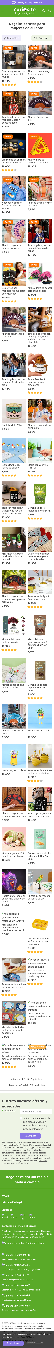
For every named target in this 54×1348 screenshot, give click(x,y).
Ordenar (43, 38)
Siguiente (36, 1079)
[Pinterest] (32, 1216)
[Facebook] (5, 1216)
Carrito (49, 10)
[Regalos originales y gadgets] (25, 9)
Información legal (12, 1202)
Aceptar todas (13, 1343)
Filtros (12, 38)
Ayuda (5, 1196)
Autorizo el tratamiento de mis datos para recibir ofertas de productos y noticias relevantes (36, 1123)
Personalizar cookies (35, 1343)
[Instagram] (14, 1216)
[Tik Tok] (23, 1216)
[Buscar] (43, 11)
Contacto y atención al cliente (19, 1226)
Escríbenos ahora (35, 1243)
